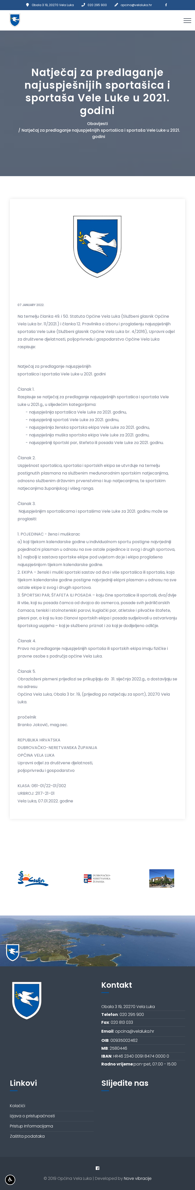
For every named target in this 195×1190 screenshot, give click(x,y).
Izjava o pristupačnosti (32, 1116)
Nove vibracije (138, 1178)
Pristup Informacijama (31, 1126)
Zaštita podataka (27, 1136)
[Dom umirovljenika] (97, 878)
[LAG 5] (162, 878)
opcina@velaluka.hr (136, 5)
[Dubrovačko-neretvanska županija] (32, 878)
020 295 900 (97, 5)
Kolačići (17, 1106)
